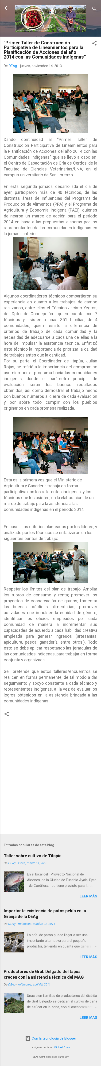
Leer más (88, 896)
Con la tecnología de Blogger (53, 1038)
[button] (94, 44)
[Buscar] (94, 9)
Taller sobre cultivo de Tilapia (33, 855)
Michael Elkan (62, 1047)
